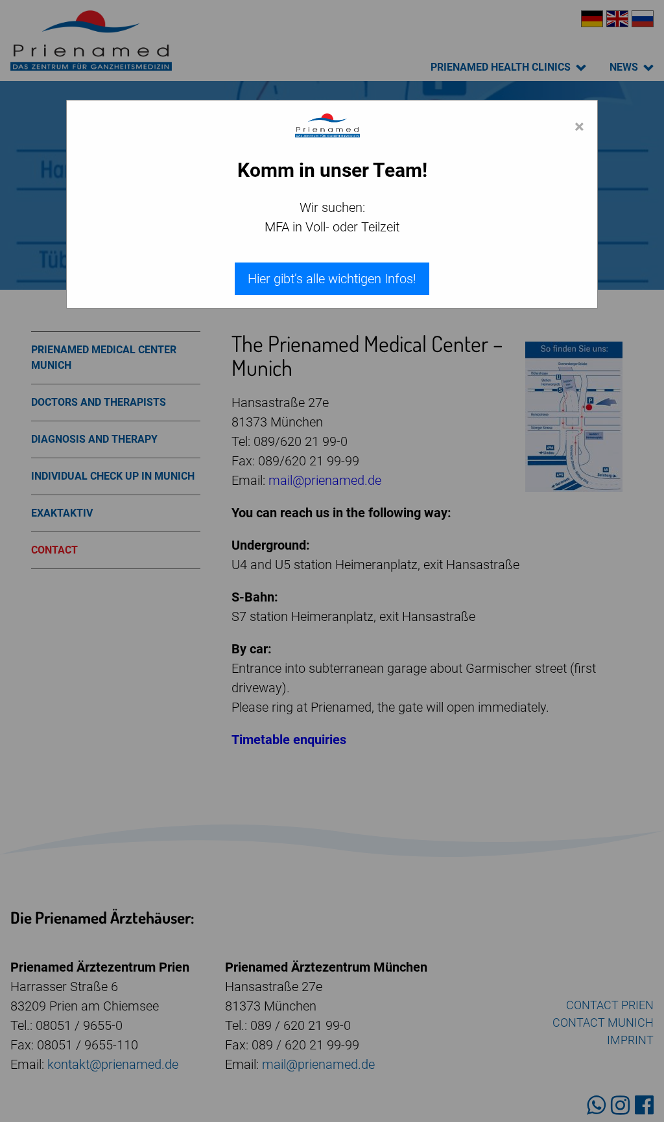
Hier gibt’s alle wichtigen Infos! (332, 278)
